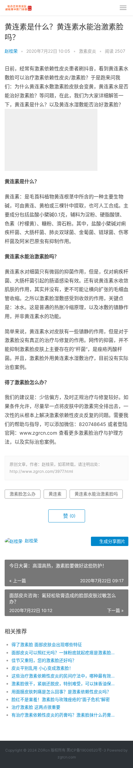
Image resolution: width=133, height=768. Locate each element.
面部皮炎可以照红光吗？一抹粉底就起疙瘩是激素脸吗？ (64, 652)
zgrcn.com (67, 757)
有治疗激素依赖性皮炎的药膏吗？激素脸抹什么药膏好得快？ (64, 714)
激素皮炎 (87, 51)
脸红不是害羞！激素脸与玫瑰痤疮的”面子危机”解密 (60, 699)
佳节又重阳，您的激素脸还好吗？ (43, 660)
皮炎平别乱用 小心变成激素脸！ (42, 668)
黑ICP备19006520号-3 (86, 750)
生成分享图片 (111, 541)
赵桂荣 (11, 51)
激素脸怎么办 (23, 493)
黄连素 (55, 493)
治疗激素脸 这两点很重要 (35, 707)
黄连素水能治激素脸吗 (96, 493)
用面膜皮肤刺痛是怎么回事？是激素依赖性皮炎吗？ (61, 691)
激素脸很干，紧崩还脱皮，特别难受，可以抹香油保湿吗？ (64, 683)
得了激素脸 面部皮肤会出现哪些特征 (46, 644)
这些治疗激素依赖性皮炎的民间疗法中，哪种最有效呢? (64, 675)
